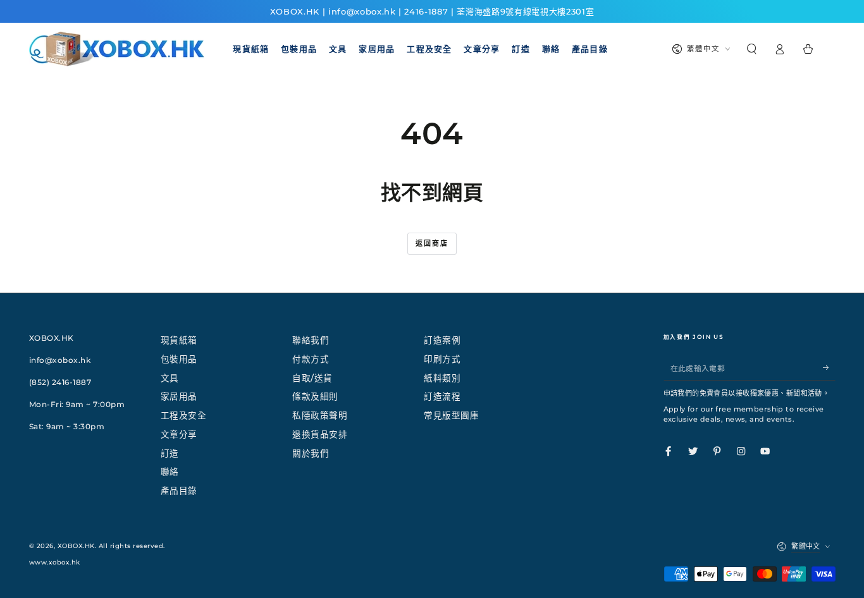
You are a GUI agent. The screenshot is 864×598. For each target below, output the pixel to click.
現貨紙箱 (179, 340)
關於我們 (310, 453)
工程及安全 (184, 415)
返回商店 (432, 243)
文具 (170, 378)
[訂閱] (829, 367)
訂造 (170, 453)
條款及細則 (315, 396)
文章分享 (179, 434)
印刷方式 (442, 359)
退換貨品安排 (319, 434)
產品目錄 (179, 490)
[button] (752, 49)
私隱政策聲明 (319, 415)
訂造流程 (442, 396)
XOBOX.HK (76, 546)
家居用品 (179, 396)
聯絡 (170, 472)
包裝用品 (179, 359)
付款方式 (310, 359)
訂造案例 (442, 340)
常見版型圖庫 (451, 415)
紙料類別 (442, 378)
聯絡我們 (310, 340)
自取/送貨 (312, 378)
